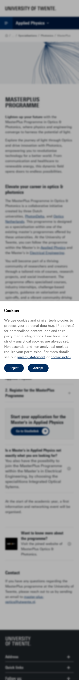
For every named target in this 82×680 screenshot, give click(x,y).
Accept (38, 368)
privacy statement (31, 357)
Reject (14, 368)
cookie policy (61, 357)
